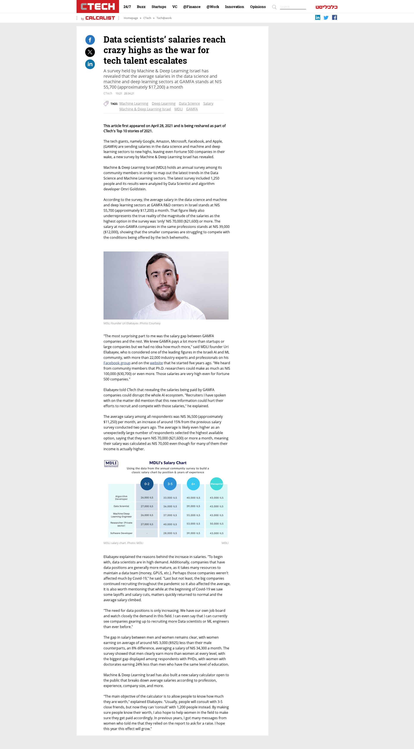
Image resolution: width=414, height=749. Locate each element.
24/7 (127, 7)
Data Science (189, 103)
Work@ (213, 7)
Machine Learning (133, 103)
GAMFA (192, 109)
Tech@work (164, 18)
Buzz (141, 7)
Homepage (131, 18)
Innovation (234, 7)
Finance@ (192, 7)
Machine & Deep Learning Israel (145, 109)
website (156, 362)
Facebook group (117, 362)
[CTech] (98, 6)
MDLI (178, 109)
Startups (159, 7)
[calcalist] (326, 8)
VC (174, 7)
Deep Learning (164, 103)
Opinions (258, 7)
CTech (147, 18)
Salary (208, 103)
